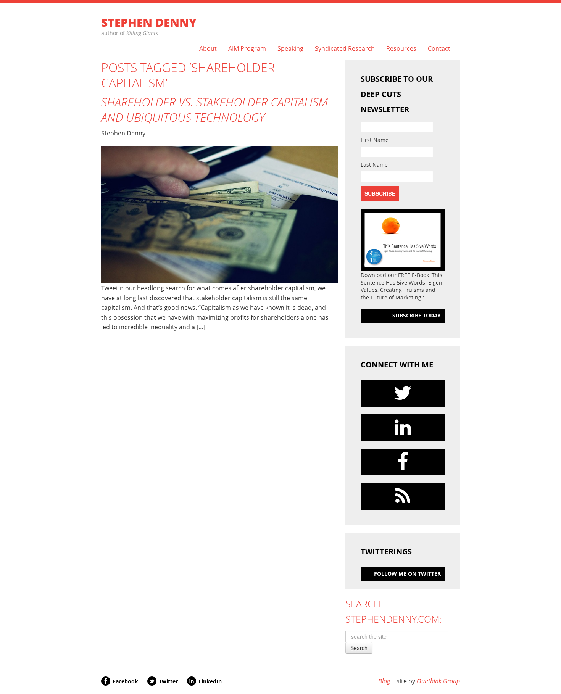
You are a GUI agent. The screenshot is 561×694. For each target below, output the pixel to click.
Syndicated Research (345, 49)
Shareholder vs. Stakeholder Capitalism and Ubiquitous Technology (214, 109)
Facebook (125, 681)
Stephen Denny (149, 22)
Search (359, 648)
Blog (384, 681)
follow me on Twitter (407, 573)
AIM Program (247, 49)
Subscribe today (416, 315)
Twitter (168, 681)
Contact (439, 49)
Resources (401, 49)
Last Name (374, 164)
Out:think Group (438, 681)
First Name (375, 139)
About (208, 49)
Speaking (290, 49)
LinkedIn (210, 681)
